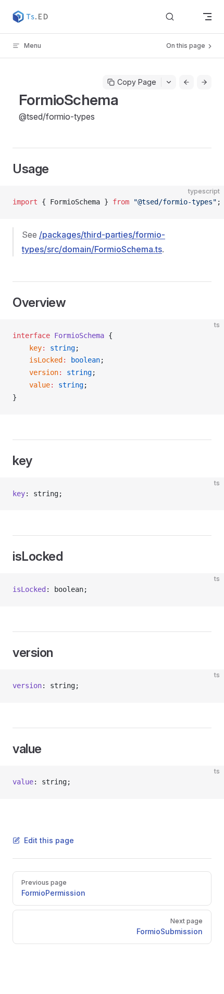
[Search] (178, 17)
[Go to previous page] (186, 82)
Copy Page (136, 82)
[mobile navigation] (207, 16)
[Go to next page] (204, 82)
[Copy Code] (207, 202)
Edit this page (49, 840)
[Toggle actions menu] (168, 82)
